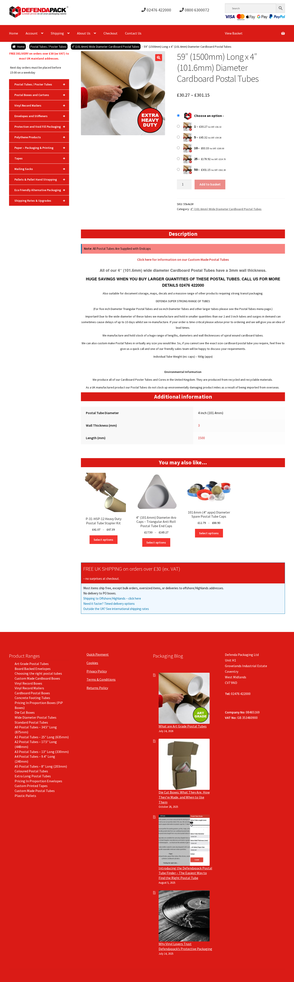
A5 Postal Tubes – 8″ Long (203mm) (41, 766)
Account (32, 33)
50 (196, 169)
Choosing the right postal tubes (38, 673)
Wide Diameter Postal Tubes (35, 717)
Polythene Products (39, 137)
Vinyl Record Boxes (28, 683)
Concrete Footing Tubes (32, 698)
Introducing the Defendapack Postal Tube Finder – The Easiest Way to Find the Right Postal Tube (185, 873)
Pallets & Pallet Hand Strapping (39, 179)
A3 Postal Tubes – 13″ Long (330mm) (42, 751)
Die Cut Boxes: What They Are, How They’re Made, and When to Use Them (184, 797)
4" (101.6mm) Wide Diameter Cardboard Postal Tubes (105, 47)
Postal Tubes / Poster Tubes (48, 47)
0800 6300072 (196, 10)
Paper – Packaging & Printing (39, 147)
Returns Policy (97, 688)
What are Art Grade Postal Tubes (183, 726)
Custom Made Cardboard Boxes (37, 678)
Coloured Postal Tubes (31, 771)
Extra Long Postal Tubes (33, 776)
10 (196, 148)
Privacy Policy (97, 671)
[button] (158, 57)
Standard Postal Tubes (31, 722)
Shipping (57, 33)
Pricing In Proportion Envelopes (38, 781)
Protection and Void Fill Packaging (39, 126)
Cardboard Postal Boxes (32, 693)
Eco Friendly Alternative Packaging (39, 190)
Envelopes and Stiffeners (39, 116)
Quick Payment (98, 654)
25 (196, 159)
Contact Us (133, 33)
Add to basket (210, 184)
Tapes (39, 158)
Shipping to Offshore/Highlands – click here (112, 598)
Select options (103, 540)
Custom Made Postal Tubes (35, 791)
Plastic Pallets (25, 795)
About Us (83, 33)
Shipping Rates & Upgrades (39, 200)
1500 (201, 438)
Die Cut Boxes (25, 712)
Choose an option (208, 115)
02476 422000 (158, 10)
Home (13, 33)
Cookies (92, 663)
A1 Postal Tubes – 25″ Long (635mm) (42, 737)
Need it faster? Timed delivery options (109, 604)
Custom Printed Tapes (31, 786)
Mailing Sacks (39, 168)
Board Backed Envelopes (33, 668)
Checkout (111, 33)
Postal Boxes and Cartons (39, 94)
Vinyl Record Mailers (39, 105)
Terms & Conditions (101, 679)
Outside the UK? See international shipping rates (116, 609)
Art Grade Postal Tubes (32, 663)
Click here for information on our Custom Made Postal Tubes (183, 259)
